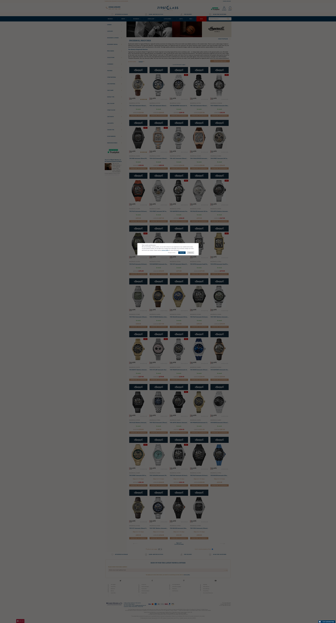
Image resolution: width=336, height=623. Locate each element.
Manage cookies (171, 252)
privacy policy (165, 250)
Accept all (182, 252)
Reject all (190, 252)
